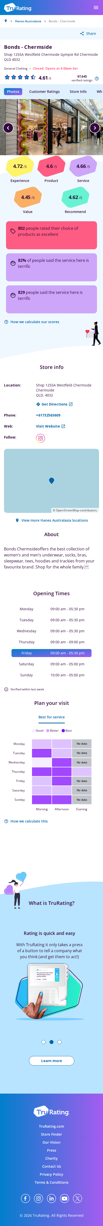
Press (51, 1150)
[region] (51, 128)
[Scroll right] (95, 128)
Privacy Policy (51, 1174)
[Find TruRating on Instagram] (38, 1198)
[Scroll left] (8, 128)
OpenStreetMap (67, 510)
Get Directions (55, 404)
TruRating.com (51, 1126)
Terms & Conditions (51, 1182)
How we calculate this (29, 821)
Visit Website (48, 426)
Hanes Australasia (28, 21)
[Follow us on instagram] (42, 438)
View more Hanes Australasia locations (55, 520)
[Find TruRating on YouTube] (64, 1198)
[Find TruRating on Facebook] (25, 1198)
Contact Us (51, 1166)
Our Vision (51, 1142)
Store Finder (51, 1134)
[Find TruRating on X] (77, 1198)
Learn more (51, 1060)
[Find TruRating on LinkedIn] (51, 1198)
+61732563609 (48, 415)
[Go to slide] (44, 1042)
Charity (51, 1158)
